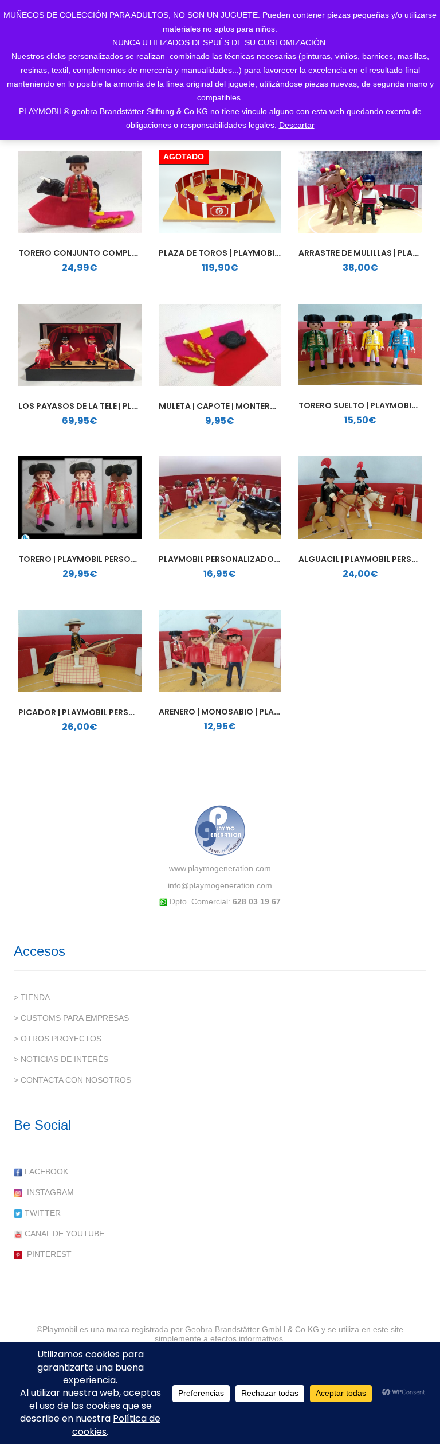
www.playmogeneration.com (220, 868)
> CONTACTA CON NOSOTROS (72, 1079)
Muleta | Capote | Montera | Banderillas (247, 406)
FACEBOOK (45, 1171)
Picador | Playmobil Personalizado (97, 712)
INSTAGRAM (48, 1192)
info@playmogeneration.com (220, 885)
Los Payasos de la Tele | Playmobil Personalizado (128, 406)
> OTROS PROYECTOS (57, 1038)
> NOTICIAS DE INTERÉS (61, 1059)
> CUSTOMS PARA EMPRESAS (71, 1017)
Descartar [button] (297, 125)
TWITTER (41, 1212)
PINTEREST (47, 1254)
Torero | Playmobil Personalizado (95, 559)
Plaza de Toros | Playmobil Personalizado (253, 253)
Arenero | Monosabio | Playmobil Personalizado (266, 711)
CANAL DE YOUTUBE (63, 1233)
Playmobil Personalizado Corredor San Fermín (265, 559)
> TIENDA (32, 997)
